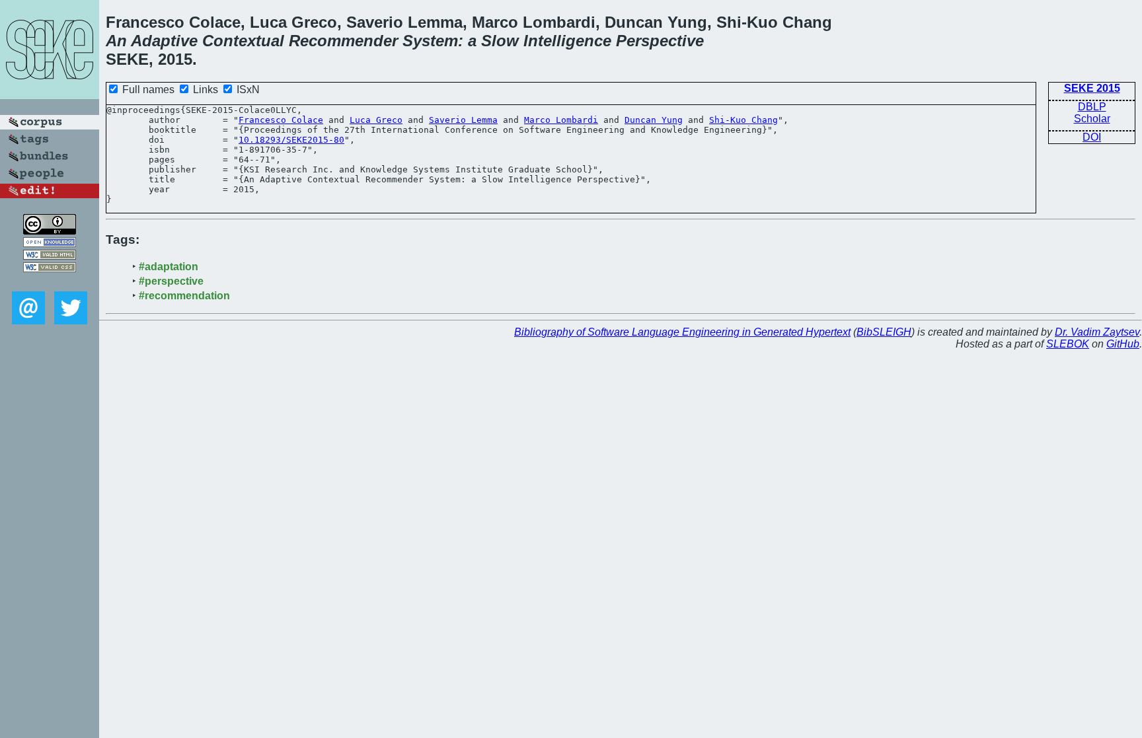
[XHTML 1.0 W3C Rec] (49, 256)
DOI (1092, 137)
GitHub (1122, 344)
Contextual (243, 41)
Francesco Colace (281, 120)
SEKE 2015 (1092, 88)
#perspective (171, 281)
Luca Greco (376, 120)
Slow (500, 41)
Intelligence (567, 41)
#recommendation (184, 295)
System (430, 41)
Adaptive (164, 41)
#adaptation (168, 266)
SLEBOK (1067, 344)
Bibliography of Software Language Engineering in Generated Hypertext (682, 332)
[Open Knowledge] (49, 243)
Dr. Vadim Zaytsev (1097, 332)
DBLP (1092, 106)
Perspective (660, 41)
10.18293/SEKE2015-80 (291, 140)
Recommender (343, 41)
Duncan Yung (654, 120)
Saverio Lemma (463, 120)
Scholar (1092, 118)
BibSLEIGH (883, 332)
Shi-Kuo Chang (743, 120)
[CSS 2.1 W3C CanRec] (49, 281)
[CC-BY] (49, 231)
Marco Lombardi (561, 120)
